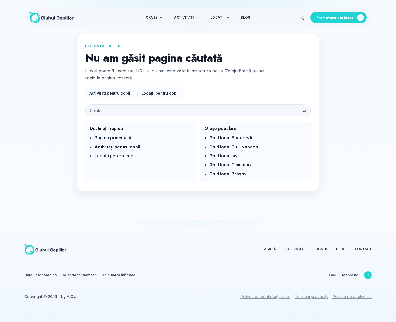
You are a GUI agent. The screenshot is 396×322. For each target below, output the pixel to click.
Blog (245, 17)
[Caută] (302, 18)
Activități (183, 17)
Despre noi (350, 275)
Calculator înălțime (118, 275)
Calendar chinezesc (79, 275)
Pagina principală (113, 137)
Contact (363, 249)
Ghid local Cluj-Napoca (233, 147)
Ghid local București (230, 137)
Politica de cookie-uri (352, 296)
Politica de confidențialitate (265, 296)
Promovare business (334, 17)
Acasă (270, 249)
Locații (217, 17)
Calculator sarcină (40, 275)
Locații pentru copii (160, 93)
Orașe (151, 17)
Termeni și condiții (311, 296)
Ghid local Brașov (227, 173)
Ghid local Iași (224, 155)
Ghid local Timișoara (231, 164)
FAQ (332, 275)
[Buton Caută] (304, 110)
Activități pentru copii (109, 93)
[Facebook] (368, 275)
